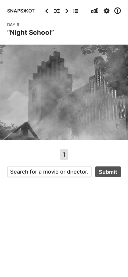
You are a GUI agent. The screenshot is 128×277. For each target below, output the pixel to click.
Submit (108, 172)
